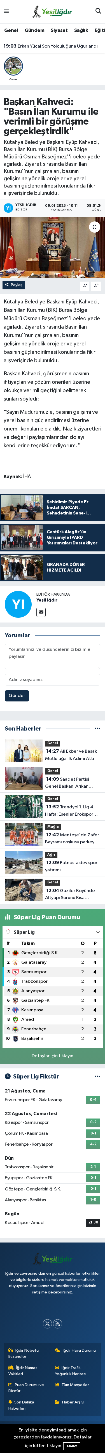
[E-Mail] (41, 612)
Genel (11, 30)
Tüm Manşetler (75, 1385)
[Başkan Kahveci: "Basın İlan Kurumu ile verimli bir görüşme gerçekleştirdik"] (52, 247)
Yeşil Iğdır (46, 600)
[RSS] (57, 1323)
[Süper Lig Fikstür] (97, 1076)
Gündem (34, 30)
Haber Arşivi (73, 1402)
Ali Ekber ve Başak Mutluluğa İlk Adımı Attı (71, 755)
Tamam (71, 1446)
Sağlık (81, 30)
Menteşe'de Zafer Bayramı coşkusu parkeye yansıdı (72, 839)
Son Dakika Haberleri (21, 1405)
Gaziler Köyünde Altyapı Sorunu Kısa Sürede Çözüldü (70, 895)
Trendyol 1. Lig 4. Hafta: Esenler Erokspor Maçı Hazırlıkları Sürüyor (70, 811)
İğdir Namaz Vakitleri (23, 1371)
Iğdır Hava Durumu (79, 1350)
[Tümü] (97, 728)
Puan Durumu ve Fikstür (26, 1388)
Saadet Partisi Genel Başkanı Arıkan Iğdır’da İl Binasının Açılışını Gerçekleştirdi (68, 783)
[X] (47, 1323)
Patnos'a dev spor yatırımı (71, 866)
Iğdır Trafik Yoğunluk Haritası (70, 1371)
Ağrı (51, 855)
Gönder (17, 695)
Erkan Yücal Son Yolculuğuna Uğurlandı (51, 46)
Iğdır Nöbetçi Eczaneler (23, 1353)
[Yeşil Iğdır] (18, 604)
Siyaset (59, 30)
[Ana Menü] (6, 11)
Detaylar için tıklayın (52, 1056)
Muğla (53, 827)
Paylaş (16, 285)
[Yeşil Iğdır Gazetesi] (52, 11)
